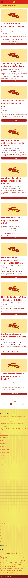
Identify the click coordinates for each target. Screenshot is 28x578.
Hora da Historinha (4, 491)
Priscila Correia (16, 31)
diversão (15, 559)
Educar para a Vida (4, 470)
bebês (13, 555)
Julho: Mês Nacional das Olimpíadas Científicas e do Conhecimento (14, 419)
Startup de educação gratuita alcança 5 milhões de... (13, 337)
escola (18, 560)
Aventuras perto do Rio (4, 449)
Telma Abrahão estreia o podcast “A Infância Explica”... (12, 376)
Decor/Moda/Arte (3, 464)
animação (15, 553)
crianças (4, 557)
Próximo (13, 406)
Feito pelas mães (3, 485)
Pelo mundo (2, 511)
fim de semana (19, 563)
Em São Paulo (3, 476)
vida (6, 572)
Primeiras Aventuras (4, 523)
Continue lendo (15, 43)
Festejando (2, 488)
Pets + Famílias (3, 514)
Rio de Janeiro (5, 570)
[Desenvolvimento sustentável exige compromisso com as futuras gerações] (14, 249)
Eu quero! (2, 482)
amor (8, 553)
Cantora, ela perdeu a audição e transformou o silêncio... (12, 143)
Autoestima (2, 443)
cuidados (16, 557)
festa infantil (6, 562)
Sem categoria (6, 33)
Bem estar (2, 455)
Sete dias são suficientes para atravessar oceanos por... (13, 103)
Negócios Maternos (4, 496)
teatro (22, 570)
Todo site (2, 538)
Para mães (2, 505)
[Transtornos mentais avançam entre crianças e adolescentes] (14, 15)
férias (2, 564)
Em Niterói (2, 473)
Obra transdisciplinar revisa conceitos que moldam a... (11, 181)
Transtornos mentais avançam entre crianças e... (12, 26)
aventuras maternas (6, 555)
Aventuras (2, 446)
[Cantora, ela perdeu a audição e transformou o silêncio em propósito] (14, 132)
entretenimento (11, 561)
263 (22, 404)
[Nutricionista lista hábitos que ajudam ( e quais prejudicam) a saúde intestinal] (14, 289)
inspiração (14, 564)
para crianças (4, 568)
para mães (10, 568)
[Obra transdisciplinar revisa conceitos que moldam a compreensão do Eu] (14, 170)
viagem (2, 572)
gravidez (6, 564)
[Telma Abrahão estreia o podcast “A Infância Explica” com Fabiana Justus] (14, 365)
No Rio (1, 499)
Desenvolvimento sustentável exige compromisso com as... (12, 260)
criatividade (10, 557)
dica (2, 559)
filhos (12, 563)
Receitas (2, 529)
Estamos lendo (3, 479)
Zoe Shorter (11, 572)
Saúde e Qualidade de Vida (5, 532)
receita (24, 568)
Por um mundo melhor (4, 517)
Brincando (2, 458)
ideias (10, 564)
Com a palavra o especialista (6, 461)
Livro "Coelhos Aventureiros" (6, 493)
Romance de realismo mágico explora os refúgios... (11, 220)
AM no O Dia (2, 440)
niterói (14, 566)
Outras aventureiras (4, 502)
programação (18, 568)
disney (9, 559)
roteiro (13, 570)
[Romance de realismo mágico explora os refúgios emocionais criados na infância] (14, 209)
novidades (19, 566)
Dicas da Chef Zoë (3, 467)
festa (2, 562)
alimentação (3, 553)
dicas (5, 559)
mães (9, 566)
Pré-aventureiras (3, 520)
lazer (19, 565)
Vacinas (1, 541)
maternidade (3, 566)
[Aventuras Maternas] (14, 2)
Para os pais (2, 508)
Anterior (14, 401)
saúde (18, 570)
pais (23, 566)
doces (20, 558)
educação (3, 561)
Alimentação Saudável (4, 437)
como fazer (18, 555)
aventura (21, 553)
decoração (22, 557)
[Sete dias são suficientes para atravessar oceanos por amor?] (14, 92)
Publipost (2, 526)
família (23, 561)
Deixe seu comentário (15, 33)
